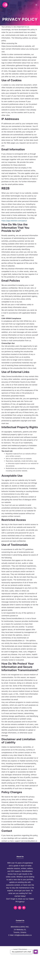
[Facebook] (15, 907)
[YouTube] (19, 907)
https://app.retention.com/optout (14, 221)
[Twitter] (24, 907)
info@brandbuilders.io (23, 935)
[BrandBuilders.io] (5, 5)
